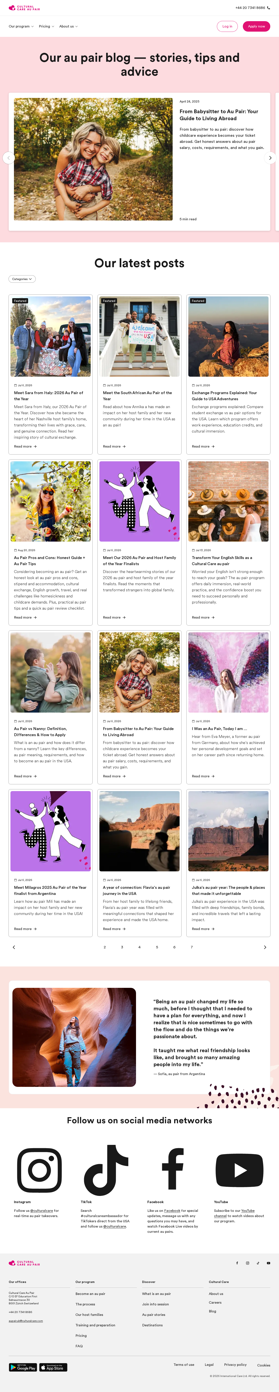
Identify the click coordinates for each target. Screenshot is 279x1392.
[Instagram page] (247, 1263)
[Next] (270, 158)
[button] (227, 26)
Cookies (263, 1365)
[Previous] (9, 158)
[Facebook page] (237, 1263)
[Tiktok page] (258, 1263)
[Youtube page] (268, 1263)
